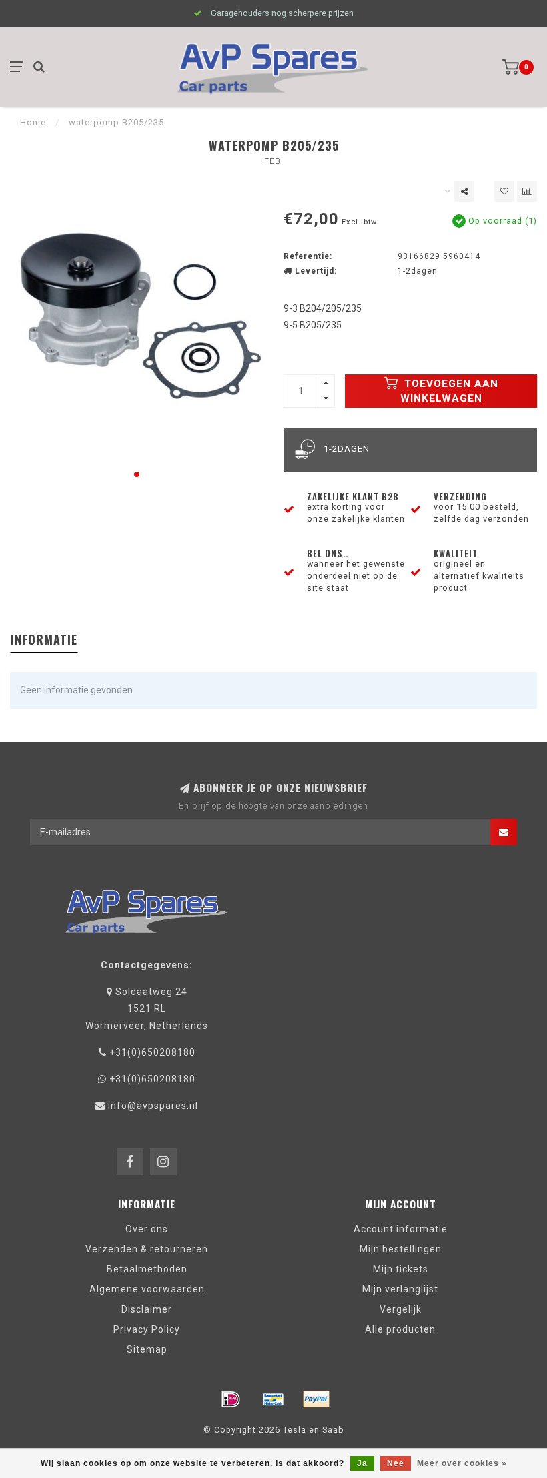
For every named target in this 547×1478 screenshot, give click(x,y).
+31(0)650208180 (152, 1052)
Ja (362, 1463)
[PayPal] (316, 1399)
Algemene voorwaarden (147, 1289)
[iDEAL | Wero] (230, 1399)
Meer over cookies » (462, 1463)
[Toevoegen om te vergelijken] (527, 191)
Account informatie (401, 1229)
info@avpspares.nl (153, 1105)
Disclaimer (146, 1309)
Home (33, 122)
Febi (274, 161)
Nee (395, 1463)
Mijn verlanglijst (400, 1289)
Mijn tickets (400, 1269)
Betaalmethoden (147, 1269)
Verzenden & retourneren (146, 1249)
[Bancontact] (273, 1399)
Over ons (146, 1229)
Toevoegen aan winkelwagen (449, 391)
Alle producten (400, 1329)
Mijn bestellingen (401, 1249)
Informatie (44, 639)
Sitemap (147, 1349)
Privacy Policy (146, 1329)
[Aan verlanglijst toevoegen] (504, 191)
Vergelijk (401, 1309)
